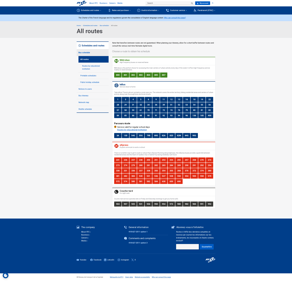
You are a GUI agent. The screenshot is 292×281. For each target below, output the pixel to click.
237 (134, 160)
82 (210, 110)
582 (149, 181)
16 (187, 99)
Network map (83, 102)
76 (180, 110)
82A (164, 135)
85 (126, 115)
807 (164, 75)
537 (164, 176)
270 (203, 160)
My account (203, 3)
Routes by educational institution (91, 67)
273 (118, 165)
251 (157, 160)
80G (157, 135)
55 (203, 104)
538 (172, 176)
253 (164, 160)
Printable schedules (88, 76)
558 (203, 176)
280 (141, 165)
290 (187, 165)
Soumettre (207, 246)
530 (141, 176)
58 (126, 110)
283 (164, 165)
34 (149, 104)
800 (118, 75)
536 (157, 176)
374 (203, 170)
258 (195, 160)
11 (164, 99)
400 (210, 115)
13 (180, 99)
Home (79, 25)
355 (172, 170)
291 (195, 165)
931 (141, 204)
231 (118, 160)
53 (187, 104)
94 (180, 115)
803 (141, 75)
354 (164, 170)
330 (118, 170)
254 (172, 160)
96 (187, 115)
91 (157, 115)
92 (164, 115)
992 (210, 204)
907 (126, 204)
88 (141, 115)
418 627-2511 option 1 (138, 232)
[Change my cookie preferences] (5, 275)
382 (126, 176)
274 (126, 165)
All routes (84, 59)
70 (149, 110)
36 (157, 104)
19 (203, 99)
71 (157, 110)
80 (195, 110)
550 (180, 176)
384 (134, 176)
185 (203, 115)
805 (157, 75)
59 (134, 110)
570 (210, 176)
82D (172, 135)
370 (187, 170)
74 (172, 110)
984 (195, 204)
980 (180, 204)
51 (172, 104)
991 (203, 204)
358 (180, 170)
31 (134, 104)
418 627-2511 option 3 (138, 243)
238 (141, 160)
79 (187, 110)
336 (134, 170)
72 (164, 110)
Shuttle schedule (85, 109)
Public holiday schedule (89, 82)
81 (203, 110)
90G (195, 135)
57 (119, 110)
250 (149, 160)
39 (164, 104)
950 (157, 204)
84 (119, 115)
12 (172, 99)
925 (134, 204)
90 (149, 115)
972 (172, 204)
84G (187, 135)
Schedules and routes (90, 25)
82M (179, 135)
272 (210, 160)
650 (172, 181)
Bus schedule (84, 52)
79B (149, 135)
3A (118, 135)
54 (195, 104)
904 (118, 204)
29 (126, 104)
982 (187, 204)
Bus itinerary (83, 96)
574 (126, 181)
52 (180, 104)
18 (195, 99)
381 (118, 176)
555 (195, 176)
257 (187, 160)
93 (172, 115)
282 (157, 165)
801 (126, 75)
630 (164, 181)
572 (118, 181)
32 (141, 104)
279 (134, 165)
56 (210, 104)
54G (134, 135)
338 (149, 170)
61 (141, 110)
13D (126, 135)
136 (195, 115)
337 (141, 170)
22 (210, 99)
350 (157, 170)
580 (134, 181)
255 (180, 160)
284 (172, 165)
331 (126, 170)
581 (141, 181)
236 (126, 160)
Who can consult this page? (175, 18)
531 (149, 176)
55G (141, 135)
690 (180, 181)
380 (210, 170)
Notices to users (85, 89)
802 (134, 75)
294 (210, 165)
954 (164, 204)
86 (134, 115)
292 (203, 165)
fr (212, 3)
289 (180, 165)
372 (195, 170)
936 (149, 204)
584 (157, 181)
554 (187, 176)
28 (119, 104)
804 (149, 75)
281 (149, 165)
